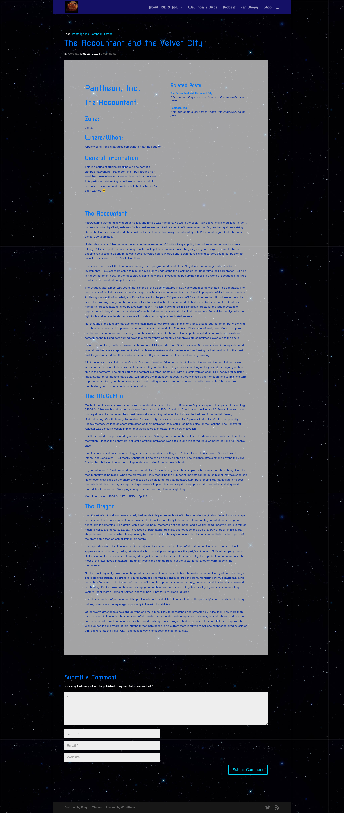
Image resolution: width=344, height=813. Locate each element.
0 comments (108, 53)
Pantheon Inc (80, 33)
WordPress (128, 807)
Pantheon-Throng (101, 33)
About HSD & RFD (164, 7)
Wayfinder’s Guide (202, 7)
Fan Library (249, 7)
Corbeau (73, 53)
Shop (268, 7)
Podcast (229, 7)
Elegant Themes (92, 807)
